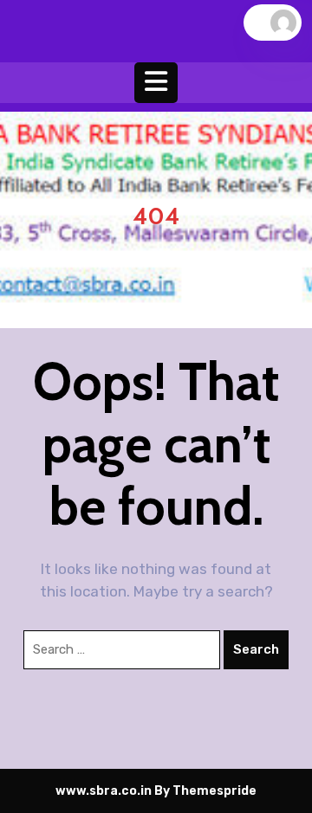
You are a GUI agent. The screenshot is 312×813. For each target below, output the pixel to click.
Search (256, 649)
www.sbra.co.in (103, 791)
